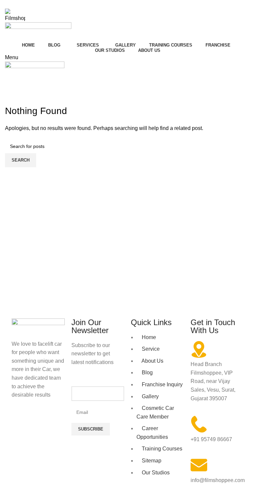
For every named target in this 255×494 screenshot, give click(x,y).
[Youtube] (55, 421)
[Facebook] (20, 421)
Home (10, 100)
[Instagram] (38, 421)
